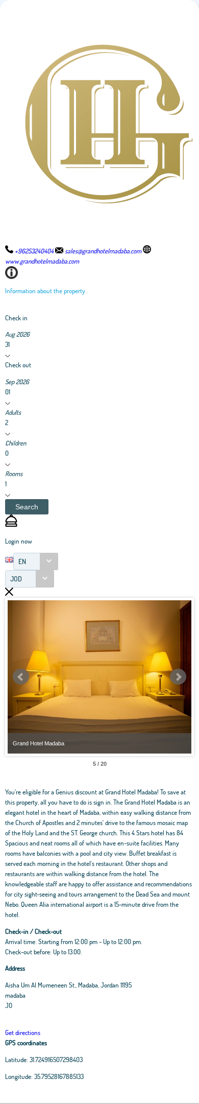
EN (22, 561)
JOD (16, 578)
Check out (18, 364)
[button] (26, 506)
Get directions (22, 1032)
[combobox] (35, 561)
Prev (21, 677)
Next (178, 677)
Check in (16, 317)
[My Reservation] (11, 524)
